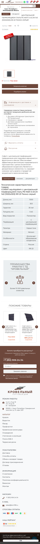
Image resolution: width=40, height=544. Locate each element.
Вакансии (6, 483)
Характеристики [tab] (8, 178)
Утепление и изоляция (11, 436)
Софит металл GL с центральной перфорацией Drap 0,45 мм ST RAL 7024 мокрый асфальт (11, 329)
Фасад (4, 424)
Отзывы (5, 465)
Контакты (6, 477)
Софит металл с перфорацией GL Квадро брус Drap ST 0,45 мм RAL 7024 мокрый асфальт (28, 329)
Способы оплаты (9, 456)
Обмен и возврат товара (12, 459)
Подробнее (15, 136)
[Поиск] (34, 6)
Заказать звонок (20, 371)
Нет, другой (15, 14)
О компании (7, 474)
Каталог (6, 414)
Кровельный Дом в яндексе (9, 524)
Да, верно (6, 14)
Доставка (6, 453)
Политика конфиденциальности (15, 480)
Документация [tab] (30, 178)
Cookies (27, 537)
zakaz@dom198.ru (12, 505)
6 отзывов (5, 29)
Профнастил (7, 427)
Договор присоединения (12, 462)
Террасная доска (9, 442)
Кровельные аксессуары (12, 430)
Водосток (6, 420)
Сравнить (35, 25)
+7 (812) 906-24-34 (19, 2)
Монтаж (5, 486)
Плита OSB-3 (7, 439)
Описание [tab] (20, 178)
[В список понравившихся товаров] (22, 25)
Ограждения (7, 433)
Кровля (5, 417)
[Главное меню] (2, 2)
